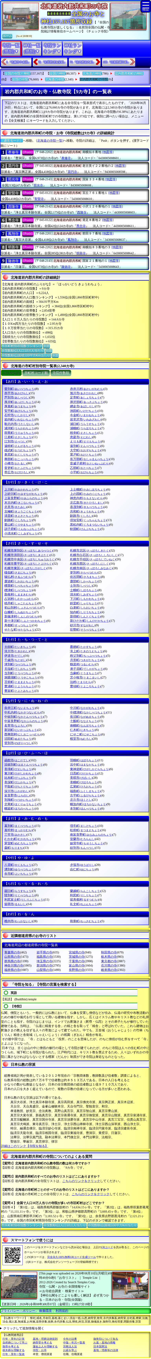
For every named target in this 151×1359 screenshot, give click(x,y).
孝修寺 (13, 152)
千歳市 (15, 660)
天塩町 (18, 668)
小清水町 (21, 533)
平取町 (19, 786)
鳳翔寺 (13, 234)
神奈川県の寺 (13, 965)
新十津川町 (25, 620)
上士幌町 (88, 489)
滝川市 (16, 651)
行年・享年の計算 (14, 1338)
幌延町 (19, 808)
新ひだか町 (90, 620)
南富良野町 (91, 834)
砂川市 (82, 625)
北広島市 (87, 502)
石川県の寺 (109, 965)
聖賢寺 (13, 193)
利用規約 (62, 1310)
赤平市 (16, 393)
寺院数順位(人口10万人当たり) (22, 350)
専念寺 (13, 220)
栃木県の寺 (109, 956)
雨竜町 (19, 432)
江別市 (15, 441)
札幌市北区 (90, 550)
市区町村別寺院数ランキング (21, 346)
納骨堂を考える (42, 1342)
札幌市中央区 (29, 559)
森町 (14, 847)
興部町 (19, 459)
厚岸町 (19, 402)
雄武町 (18, 450)
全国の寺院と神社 (17, 73)
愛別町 (19, 388)
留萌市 (15, 904)
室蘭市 (82, 839)
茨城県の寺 (77, 956)
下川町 (85, 598)
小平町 (84, 472)
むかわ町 (19, 839)
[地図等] (107, 152)
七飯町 (84, 721)
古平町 (85, 795)
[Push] (27, 152)
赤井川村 (87, 388)
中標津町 (88, 712)
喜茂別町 (87, 507)
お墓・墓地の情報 (104, 1342)
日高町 (84, 773)
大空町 (85, 450)
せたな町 (19, 629)
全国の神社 (57, 73)
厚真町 (18, 406)
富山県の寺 (77, 965)
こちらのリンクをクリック (81, 1181)
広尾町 (84, 786)
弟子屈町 (87, 668)
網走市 (82, 406)
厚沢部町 (87, 402)
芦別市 (16, 397)
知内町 (85, 612)
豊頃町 (85, 686)
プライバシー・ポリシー (18, 1310)
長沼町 (85, 716)
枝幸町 (84, 432)
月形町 (85, 660)
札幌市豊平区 (28, 563)
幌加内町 (88, 804)
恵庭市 (81, 437)
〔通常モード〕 (12, 140)
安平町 (18, 410)
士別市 (81, 585)
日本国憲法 (100, 1346)
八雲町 (18, 864)
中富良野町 (24, 721)
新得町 (85, 616)
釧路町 (18, 520)
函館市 (16, 760)
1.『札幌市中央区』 (18, 62)
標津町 (18, 590)
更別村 (84, 572)
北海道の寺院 (54, 79)
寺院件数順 (60, 373)
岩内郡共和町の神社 (129, 73)
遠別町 (85, 446)
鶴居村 (82, 664)
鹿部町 (84, 581)
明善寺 (13, 247)
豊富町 (19, 690)
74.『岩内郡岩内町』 (82, 62)
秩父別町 (88, 655)
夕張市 (82, 864)
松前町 (85, 830)
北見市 (15, 507)
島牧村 (18, 594)
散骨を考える (11, 1346)
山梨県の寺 (44, 969)
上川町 (19, 489)
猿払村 (18, 576)
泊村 (81, 682)
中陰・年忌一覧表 (74, 1342)
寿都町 (18, 625)
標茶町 (19, 585)
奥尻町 (19, 454)
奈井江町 (19, 708)
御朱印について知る (105, 1338)
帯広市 (16, 472)
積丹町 (21, 603)
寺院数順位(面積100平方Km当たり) (26, 355)
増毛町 (84, 825)
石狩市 (16, 415)
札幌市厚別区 (28, 550)
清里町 (19, 515)
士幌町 (84, 590)
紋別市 (82, 847)
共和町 (85, 511)
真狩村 (18, 830)
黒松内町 (89, 524)
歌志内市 (19, 424)
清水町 (84, 594)
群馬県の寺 (12, 961)
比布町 (18, 777)
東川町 (21, 773)
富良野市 (17, 795)
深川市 (16, 791)
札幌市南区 (91, 568)
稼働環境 (45, 1310)
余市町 (18, 873)
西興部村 (22, 734)
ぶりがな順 (11, 373)
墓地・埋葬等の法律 (105, 1350)
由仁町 (82, 869)
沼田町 (18, 738)
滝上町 (86, 651)
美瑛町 (18, 769)
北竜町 (21, 804)
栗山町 (19, 524)
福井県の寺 (12, 969)
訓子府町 (22, 529)
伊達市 (14, 655)
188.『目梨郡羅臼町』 (116, 62)
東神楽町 (89, 769)
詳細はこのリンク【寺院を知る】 (24, 1146)
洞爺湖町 (21, 677)
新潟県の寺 (44, 965)
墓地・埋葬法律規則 (45, 1338)
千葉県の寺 (77, 961)
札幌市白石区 (94, 555)
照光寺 (13, 179)
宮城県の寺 (77, 952)
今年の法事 (70, 1338)
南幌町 (85, 725)
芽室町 (18, 843)
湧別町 (19, 869)
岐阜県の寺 (109, 969)
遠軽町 (19, 446)
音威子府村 (90, 463)
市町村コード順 (36, 373)
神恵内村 (87, 498)
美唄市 (81, 777)
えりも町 (85, 441)
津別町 (18, 664)
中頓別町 (24, 716)
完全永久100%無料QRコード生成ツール (71, 1257)
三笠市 (15, 834)
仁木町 (82, 729)
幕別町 (19, 825)
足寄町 (85, 397)
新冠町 (21, 729)
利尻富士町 (24, 899)
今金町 (85, 415)
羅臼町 (18, 891)
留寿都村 (84, 899)
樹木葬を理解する (14, 1350)
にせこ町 (85, 734)
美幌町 (84, 782)
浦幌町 (85, 428)
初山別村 (22, 607)
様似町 (18, 572)
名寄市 (15, 725)
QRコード (107, 1247)
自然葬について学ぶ (15, 1342)
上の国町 (88, 493)
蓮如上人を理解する (45, 1346)
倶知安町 (88, 520)
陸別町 (19, 895)
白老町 (85, 607)
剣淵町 (85, 529)
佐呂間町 (85, 576)
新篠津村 (21, 616)
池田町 (84, 410)
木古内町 (21, 502)
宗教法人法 (70, 1346)
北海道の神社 (92, 73)
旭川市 (84, 393)
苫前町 (19, 682)
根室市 (81, 738)
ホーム (7, 35)
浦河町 (19, 428)
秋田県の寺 (109, 952)
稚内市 (18, 921)
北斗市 (81, 799)
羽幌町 (84, 760)
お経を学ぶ (70, 1350)
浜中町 (85, 764)
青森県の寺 (12, 952)
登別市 (18, 743)
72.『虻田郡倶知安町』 (52, 62)
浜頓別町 (24, 764)
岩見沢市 (85, 419)
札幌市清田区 (27, 555)
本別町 (85, 808)
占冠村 (19, 598)
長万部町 (89, 459)
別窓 (46, 346)
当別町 (19, 673)
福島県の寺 (44, 956)
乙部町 (84, 468)
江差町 (18, 437)
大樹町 (18, 646)
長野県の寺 (77, 969)
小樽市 (15, 463)
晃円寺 (13, 166)
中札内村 (22, 712)
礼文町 (84, 904)
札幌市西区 (90, 563)
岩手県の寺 (44, 952)
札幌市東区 (25, 568)
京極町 (21, 511)
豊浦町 (19, 686)
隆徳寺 (13, 261)
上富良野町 (24, 498)
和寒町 (85, 921)
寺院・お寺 (40, 1350)
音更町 (19, 468)
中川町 (85, 708)
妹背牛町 (87, 843)
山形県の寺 (12, 956)
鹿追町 (19, 581)
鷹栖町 (84, 646)
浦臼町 (85, 424)
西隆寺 (13, 207)
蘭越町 (85, 891)
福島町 (85, 791)
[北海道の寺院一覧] (49, 140)
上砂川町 (24, 493)
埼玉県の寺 (44, 961)
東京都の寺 (109, 961)
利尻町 (84, 895)
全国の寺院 (20, 79)
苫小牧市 (85, 677)
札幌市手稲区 (93, 559)
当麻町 (84, 673)
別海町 (19, 799)
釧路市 (81, 515)
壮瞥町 (85, 629)
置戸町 (84, 454)
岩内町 (19, 419)
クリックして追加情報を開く (23, 1328)
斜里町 (84, 603)
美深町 (18, 782)
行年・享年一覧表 (14, 1354)
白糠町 (19, 612)
